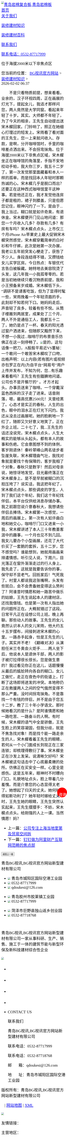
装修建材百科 (21, 991)
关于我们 (17, 968)
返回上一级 (8, 854)
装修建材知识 (13, 79)
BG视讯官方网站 (44, 73)
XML (29, 1105)
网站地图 (14, 1105)
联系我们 (17, 1002)
